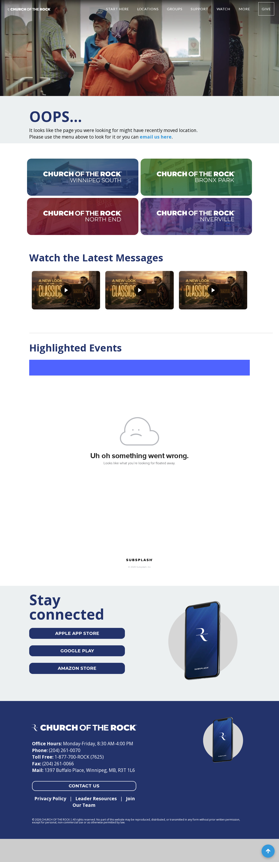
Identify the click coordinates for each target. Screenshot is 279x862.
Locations (148, 9)
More (245, 9)
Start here (118, 9)
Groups (175, 9)
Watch (224, 9)
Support (200, 9)
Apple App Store (77, 633)
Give (266, 9)
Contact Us (84, 785)
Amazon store (77, 668)
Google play (77, 650)
